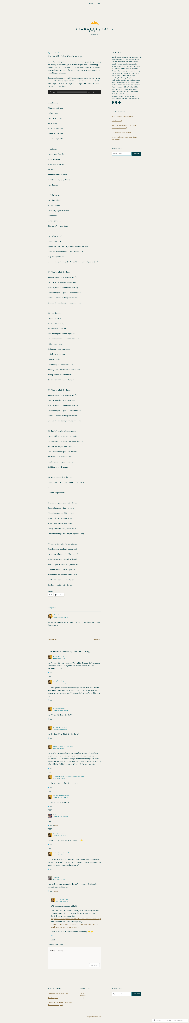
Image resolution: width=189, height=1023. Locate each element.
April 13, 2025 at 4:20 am (59, 879)
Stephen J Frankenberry (59, 834)
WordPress (83, 995)
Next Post (97, 639)
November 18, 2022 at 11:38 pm (60, 710)
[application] (74, 92)
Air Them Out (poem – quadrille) (121, 132)
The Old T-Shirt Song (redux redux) (61, 853)
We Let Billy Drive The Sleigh (60, 727)
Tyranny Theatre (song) (58, 681)
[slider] (97, 92)
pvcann (54, 815)
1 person (56, 825)
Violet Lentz (56, 877)
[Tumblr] (113, 102)
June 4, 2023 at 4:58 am (58, 748)
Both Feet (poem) (117, 121)
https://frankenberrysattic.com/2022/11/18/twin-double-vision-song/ (76, 919)
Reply (50, 676)
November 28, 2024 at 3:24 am (60, 797)
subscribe (137, 153)
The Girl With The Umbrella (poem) (122, 116)
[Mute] (93, 92)
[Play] (50, 92)
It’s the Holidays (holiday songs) (61, 795)
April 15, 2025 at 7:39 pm (62, 901)
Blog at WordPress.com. (94, 1017)
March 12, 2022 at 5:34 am (59, 658)
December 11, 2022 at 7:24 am (60, 729)
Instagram (83, 998)
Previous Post (53, 639)
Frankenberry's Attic (95, 30)
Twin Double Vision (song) (59, 708)
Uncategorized (52, 608)
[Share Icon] (116, 102)
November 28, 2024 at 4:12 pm (60, 836)
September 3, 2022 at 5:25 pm (60, 683)
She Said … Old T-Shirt (58, 656)
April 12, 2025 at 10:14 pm (59, 855)
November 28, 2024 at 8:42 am (60, 816)
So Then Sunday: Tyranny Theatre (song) (63, 746)
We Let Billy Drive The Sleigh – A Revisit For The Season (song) (68, 776)
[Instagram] (119, 102)
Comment (94, 965)
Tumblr (82, 993)
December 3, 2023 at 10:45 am (60, 778)
